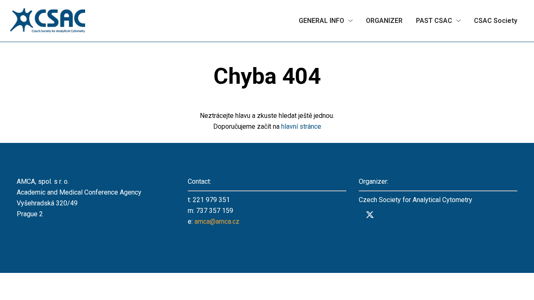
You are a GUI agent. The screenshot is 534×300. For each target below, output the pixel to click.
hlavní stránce (301, 126)
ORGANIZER (384, 21)
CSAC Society (495, 21)
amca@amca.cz (216, 221)
